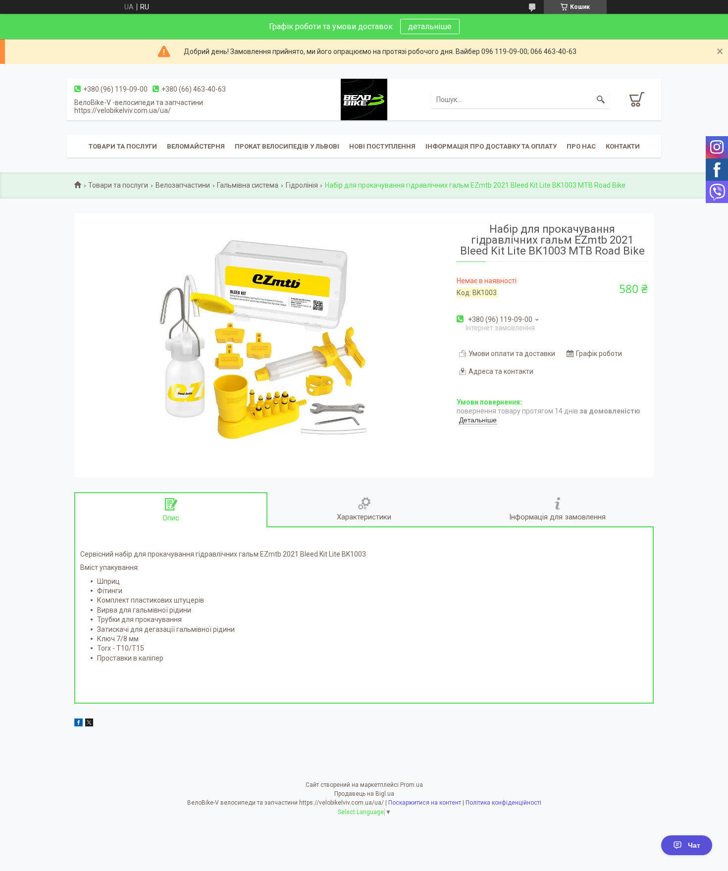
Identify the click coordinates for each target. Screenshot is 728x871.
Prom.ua (411, 784)
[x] (89, 724)
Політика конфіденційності (503, 802)
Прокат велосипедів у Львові (287, 146)
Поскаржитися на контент (424, 802)
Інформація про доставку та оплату (491, 146)
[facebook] (78, 724)
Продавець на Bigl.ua (364, 793)
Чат (694, 845)
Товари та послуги (123, 146)
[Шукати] (601, 99)
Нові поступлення (382, 146)
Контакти (623, 146)
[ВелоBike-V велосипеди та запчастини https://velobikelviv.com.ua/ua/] (364, 99)
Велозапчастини (183, 185)
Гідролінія (302, 185)
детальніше (430, 26)
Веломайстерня (196, 146)
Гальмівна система (247, 185)
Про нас (581, 146)
